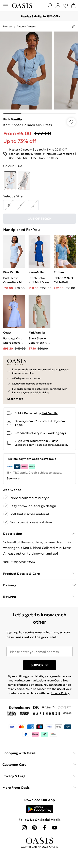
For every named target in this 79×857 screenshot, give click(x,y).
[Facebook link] (43, 825)
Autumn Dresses (26, 26)
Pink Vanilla (12, 116)
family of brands (30, 678)
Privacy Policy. (38, 691)
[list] (38, 71)
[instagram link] (22, 825)
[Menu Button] (5, 5)
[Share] (70, 26)
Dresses (8, 26)
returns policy (60, 438)
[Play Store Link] (38, 807)
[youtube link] (53, 825)
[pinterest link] (33, 825)
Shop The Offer (61, 155)
